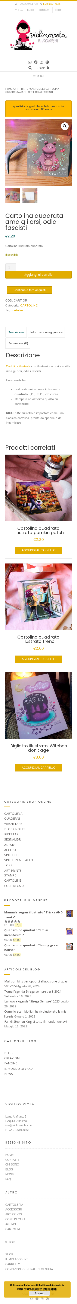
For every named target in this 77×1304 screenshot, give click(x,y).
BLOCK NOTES (14, 829)
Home (8, 89)
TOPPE (9, 865)
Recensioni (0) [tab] (18, 343)
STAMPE (10, 875)
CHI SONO (12, 1164)
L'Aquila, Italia (52, 4)
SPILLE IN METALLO (18, 860)
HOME (9, 1154)
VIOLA (19, 10)
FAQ (8, 1179)
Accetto (39, 1293)
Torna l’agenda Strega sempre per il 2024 (32, 991)
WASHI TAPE (13, 824)
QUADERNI (12, 818)
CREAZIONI (12, 1058)
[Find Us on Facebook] (36, 62)
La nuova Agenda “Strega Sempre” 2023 (32, 1001)
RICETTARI (11, 834)
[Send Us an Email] (30, 62)
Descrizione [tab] (16, 332)
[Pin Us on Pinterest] (47, 62)
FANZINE (10, 1063)
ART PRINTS (21, 89)
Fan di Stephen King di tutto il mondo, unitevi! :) (37, 1021)
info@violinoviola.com (19, 1125)
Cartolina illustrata (18, 366)
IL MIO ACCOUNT (16, 1259)
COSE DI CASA (14, 886)
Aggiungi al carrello (38, 275)
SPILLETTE (11, 855)
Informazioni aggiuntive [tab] (46, 332)
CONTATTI (44, 10)
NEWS (8, 1074)
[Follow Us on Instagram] (41, 62)
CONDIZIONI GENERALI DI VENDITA (29, 1269)
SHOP (58, 10)
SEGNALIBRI (13, 839)
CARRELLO (12, 1264)
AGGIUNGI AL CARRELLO (38, 550)
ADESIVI (9, 845)
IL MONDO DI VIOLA (18, 1069)
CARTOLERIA (13, 813)
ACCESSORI (12, 850)
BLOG (30, 10)
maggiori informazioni (44, 1288)
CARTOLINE (37, 89)
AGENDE (11, 1224)
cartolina (18, 310)
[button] (65, 126)
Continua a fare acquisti (29, 290)
